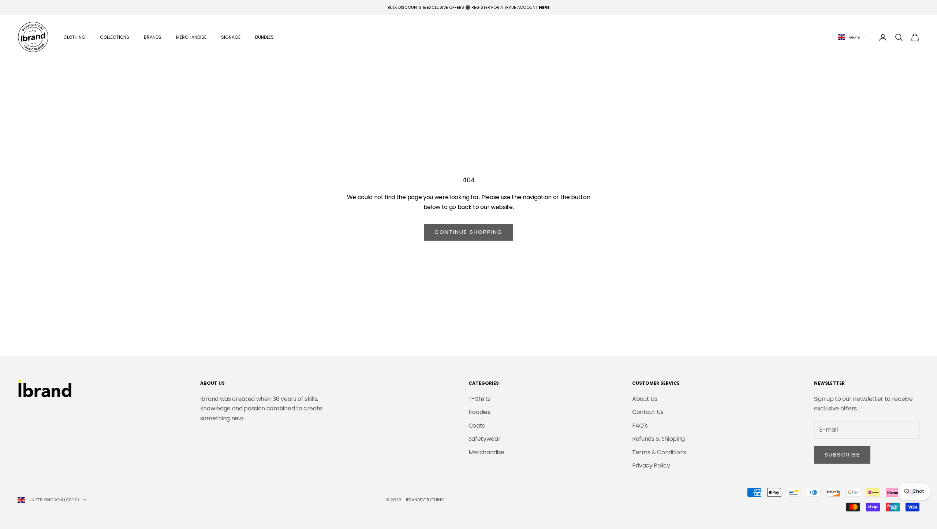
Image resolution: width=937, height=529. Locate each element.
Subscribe (842, 454)
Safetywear (484, 439)
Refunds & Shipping (658, 439)
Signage (230, 37)
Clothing (74, 37)
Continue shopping (468, 232)
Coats (476, 425)
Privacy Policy (651, 465)
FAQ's (639, 425)
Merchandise (191, 37)
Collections (114, 37)
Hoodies (479, 412)
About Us (644, 399)
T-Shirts (479, 399)
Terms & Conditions (659, 452)
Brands (152, 37)
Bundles (264, 37)
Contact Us (648, 412)
